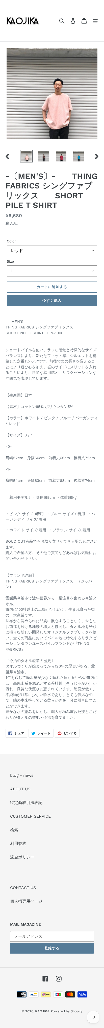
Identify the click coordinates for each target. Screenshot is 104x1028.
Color (11, 241)
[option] (26, 156)
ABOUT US (20, 789)
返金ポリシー (22, 857)
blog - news (21, 775)
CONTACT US (23, 887)
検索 (14, 829)
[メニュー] (95, 20)
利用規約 (18, 843)
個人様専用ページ (26, 901)
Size (10, 261)
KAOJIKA (42, 1011)
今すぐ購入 (52, 300)
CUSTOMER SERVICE (30, 816)
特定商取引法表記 (26, 802)
